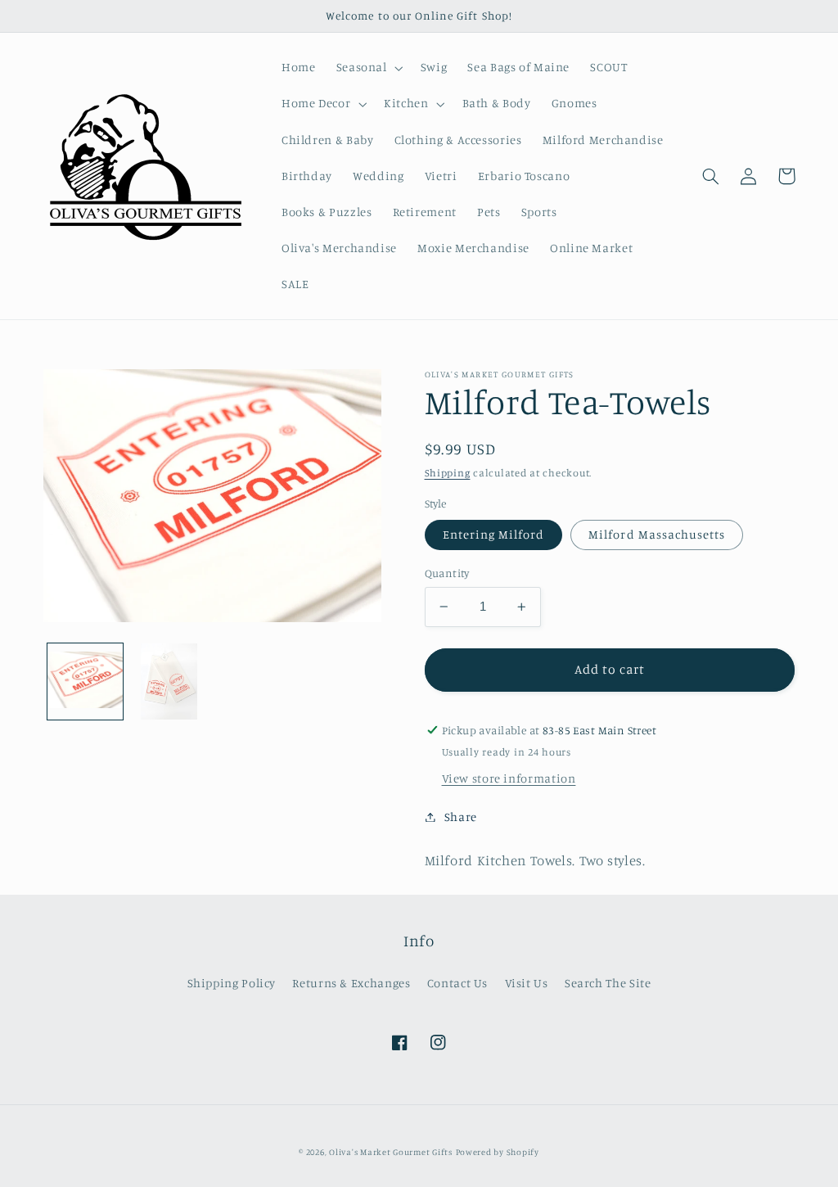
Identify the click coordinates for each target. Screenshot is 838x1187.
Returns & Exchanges (351, 983)
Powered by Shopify (497, 1152)
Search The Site (608, 983)
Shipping (448, 473)
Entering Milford (494, 534)
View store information (509, 778)
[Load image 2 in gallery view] (169, 681)
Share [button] (460, 817)
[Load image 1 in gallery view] (85, 681)
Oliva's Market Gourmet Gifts (391, 1152)
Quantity (447, 573)
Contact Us (457, 983)
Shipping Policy (231, 983)
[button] (368, 68)
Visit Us (526, 983)
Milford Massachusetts (656, 534)
